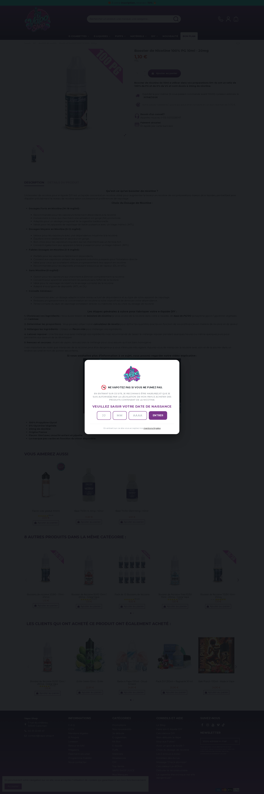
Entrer (158, 415)
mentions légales (152, 428)
